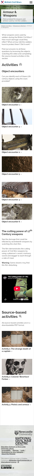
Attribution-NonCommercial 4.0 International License (16, 461)
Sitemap (16, 450)
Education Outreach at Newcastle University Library (13, 447)
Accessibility (6, 450)
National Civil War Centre (23, 441)
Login (22, 450)
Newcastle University (23, 433)
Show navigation (31, 2)
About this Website (8, 454)
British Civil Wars (13, 2)
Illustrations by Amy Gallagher (13, 452)
